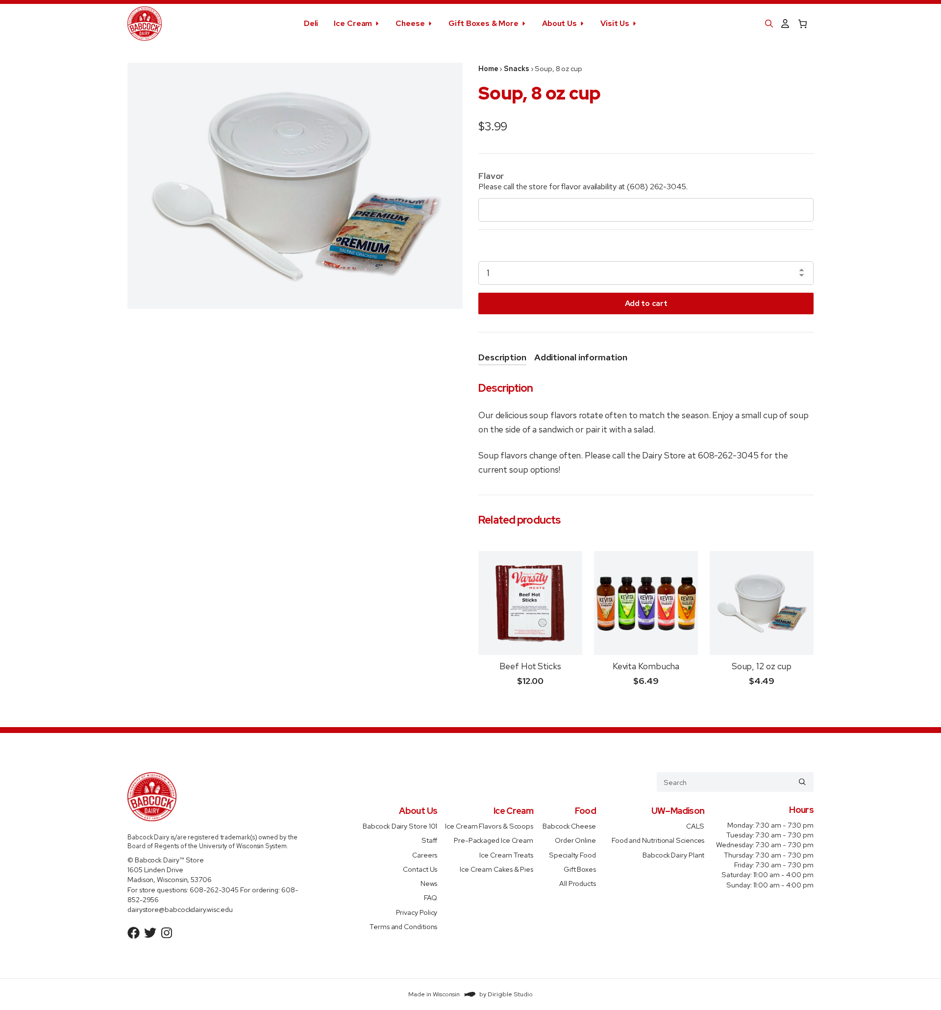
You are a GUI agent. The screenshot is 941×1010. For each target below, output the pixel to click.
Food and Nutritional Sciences (658, 840)
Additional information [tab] (580, 357)
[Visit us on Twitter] (150, 933)
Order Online (575, 840)
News (429, 883)
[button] (769, 23)
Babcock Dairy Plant (673, 854)
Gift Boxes (580, 868)
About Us (559, 23)
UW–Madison (678, 810)
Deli (311, 23)
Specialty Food (572, 854)
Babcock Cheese (569, 826)
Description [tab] (502, 357)
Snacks (516, 68)
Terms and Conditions (403, 926)
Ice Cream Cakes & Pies (496, 868)
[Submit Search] (802, 782)
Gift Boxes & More (483, 23)
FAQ (431, 897)
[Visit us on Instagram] (166, 933)
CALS (695, 826)
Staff (429, 840)
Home (488, 68)
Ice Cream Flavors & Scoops (489, 826)
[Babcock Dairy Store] (144, 23)
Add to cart (646, 303)
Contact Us (420, 868)
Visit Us (614, 23)
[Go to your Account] (785, 24)
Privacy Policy (417, 911)
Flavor (491, 176)
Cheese (410, 23)
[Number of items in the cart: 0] (803, 24)
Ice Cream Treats (506, 854)
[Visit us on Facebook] (133, 933)
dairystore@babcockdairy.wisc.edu (180, 909)
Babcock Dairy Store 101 (400, 826)
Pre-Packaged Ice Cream (493, 840)
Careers (424, 854)
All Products (577, 883)
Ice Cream (353, 23)
